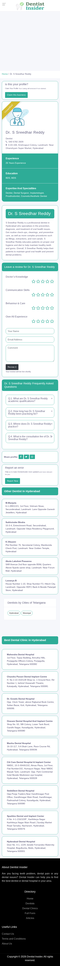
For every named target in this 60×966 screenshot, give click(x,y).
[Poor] (38, 282)
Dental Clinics (30, 908)
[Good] (47, 282)
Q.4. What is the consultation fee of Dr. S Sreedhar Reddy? (30, 438)
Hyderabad (14, 613)
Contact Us (8, 934)
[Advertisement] (30, 41)
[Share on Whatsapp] (32, 457)
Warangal (27, 613)
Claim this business (16, 95)
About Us (7, 943)
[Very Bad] (33, 282)
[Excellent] (52, 282)
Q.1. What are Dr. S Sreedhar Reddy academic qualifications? (28, 400)
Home (30, 898)
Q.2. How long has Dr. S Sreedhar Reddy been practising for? (26, 412)
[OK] (42, 282)
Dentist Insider (34, 956)
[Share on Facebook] (21, 457)
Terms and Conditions (14, 938)
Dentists (30, 903)
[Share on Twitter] (26, 457)
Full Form (30, 913)
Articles (30, 918)
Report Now (12, 481)
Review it (12, 367)
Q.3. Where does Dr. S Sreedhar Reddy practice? (29, 425)
